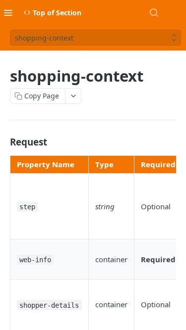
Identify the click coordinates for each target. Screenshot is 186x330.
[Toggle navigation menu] (8, 12)
